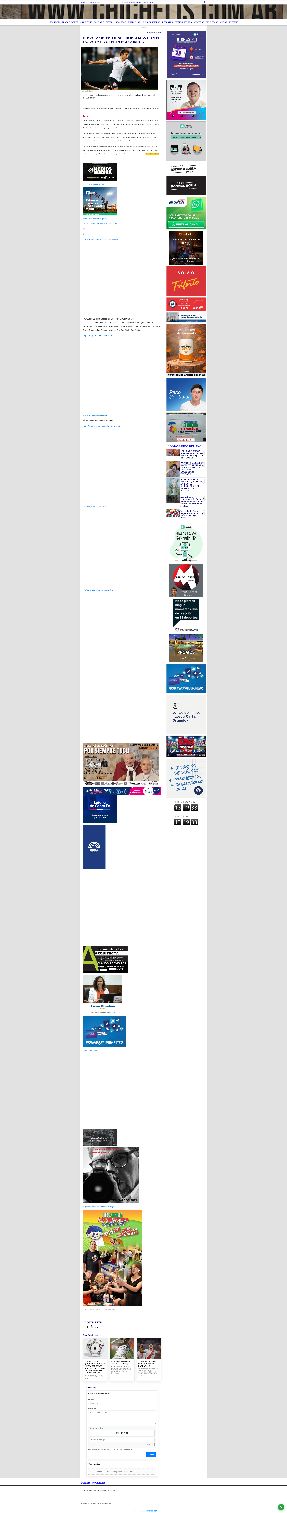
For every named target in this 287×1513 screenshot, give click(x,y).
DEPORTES (167, 22)
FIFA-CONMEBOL (151, 22)
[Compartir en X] (92, 1327)
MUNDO (223, 22)
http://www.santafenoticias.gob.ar (95, 218)
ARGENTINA (86, 22)
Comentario (92, 1408)
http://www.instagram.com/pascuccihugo (98, 1207)
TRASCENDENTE (70, 22)
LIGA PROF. (54, 22)
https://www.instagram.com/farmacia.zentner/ (100, 239)
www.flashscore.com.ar (100, 223)
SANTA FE (99, 22)
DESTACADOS (135, 22)
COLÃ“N (144, 27)
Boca (85, 116)
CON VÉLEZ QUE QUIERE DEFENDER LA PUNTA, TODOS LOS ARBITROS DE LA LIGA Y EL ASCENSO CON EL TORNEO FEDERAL (95, 1367)
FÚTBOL (110, 22)
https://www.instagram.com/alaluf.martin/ (99, 1310)
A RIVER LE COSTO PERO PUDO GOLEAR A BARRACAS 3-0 (148, 1364)
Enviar (151, 1455)
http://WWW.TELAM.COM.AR (93, 184)
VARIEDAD (199, 22)
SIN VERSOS (212, 22)
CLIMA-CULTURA (183, 22)
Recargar (150, 1444)
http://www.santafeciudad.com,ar (94, 506)
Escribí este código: (96, 1428)
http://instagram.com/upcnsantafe (98, 335)
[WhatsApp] (205, 2)
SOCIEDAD (121, 22)
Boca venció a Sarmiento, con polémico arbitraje (120, 1363)
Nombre (91, 1399)
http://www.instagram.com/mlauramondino (98, 590)
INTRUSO (233, 22)
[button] (201, 2)
